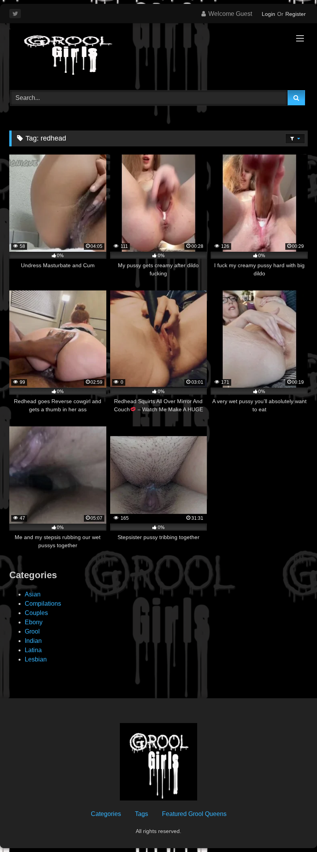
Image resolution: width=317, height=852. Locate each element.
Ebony (34, 622)
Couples (36, 613)
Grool (32, 631)
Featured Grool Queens (194, 814)
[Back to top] (293, 829)
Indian (33, 640)
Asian (33, 594)
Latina (33, 650)
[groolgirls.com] (158, 54)
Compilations (43, 603)
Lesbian (36, 659)
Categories (106, 814)
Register (295, 14)
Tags (141, 814)
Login (268, 14)
